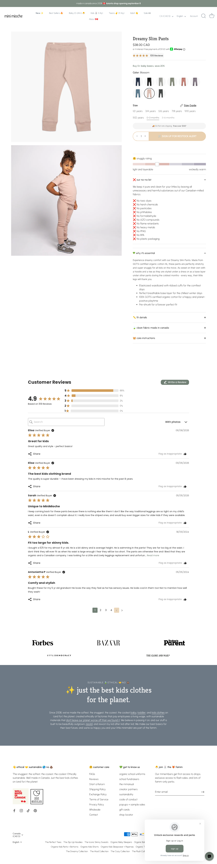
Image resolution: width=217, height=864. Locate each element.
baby (133, 712)
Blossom (149, 93)
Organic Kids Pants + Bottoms (64, 846)
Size (164, 105)
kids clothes (158, 712)
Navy (138, 82)
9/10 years (190, 111)
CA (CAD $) (164, 16)
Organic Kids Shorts (89, 846)
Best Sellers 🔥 (56, 13)
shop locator (126, 814)
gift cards (124, 809)
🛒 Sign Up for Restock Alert (177, 136)
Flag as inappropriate (170, 453)
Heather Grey (161, 82)
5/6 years (163, 111)
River (138, 93)
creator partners (128, 789)
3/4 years (150, 111)
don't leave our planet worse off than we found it (93, 720)
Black (149, 82)
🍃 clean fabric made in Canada (151, 327)
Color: (141, 72)
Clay (184, 82)
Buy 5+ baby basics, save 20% (149, 65)
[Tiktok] (28, 810)
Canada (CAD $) (16, 834)
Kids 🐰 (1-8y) (97, 13)
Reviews (93, 779)
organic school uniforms (132, 774)
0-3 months (153, 117)
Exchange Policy (98, 794)
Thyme (172, 82)
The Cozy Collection (120, 851)
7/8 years (177, 111)
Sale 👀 (147, 13)
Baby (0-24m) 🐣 (77, 13)
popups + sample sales (132, 804)
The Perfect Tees (53, 842)
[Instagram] (21, 810)
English (180, 16)
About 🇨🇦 (93, 19)
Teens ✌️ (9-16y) (116, 13)
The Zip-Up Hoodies (72, 842)
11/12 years (138, 117)
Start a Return (97, 784)
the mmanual (126, 784)
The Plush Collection (141, 851)
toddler (141, 712)
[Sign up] (202, 792)
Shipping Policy (97, 789)
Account (194, 16)
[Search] (203, 16)
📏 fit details (140, 317)
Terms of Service (98, 799)
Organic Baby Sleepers (121, 842)
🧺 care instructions (144, 338)
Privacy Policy (96, 804)
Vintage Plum (195, 82)
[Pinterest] (35, 810)
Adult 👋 (134, 13)
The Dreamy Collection (77, 851)
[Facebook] (14, 810)
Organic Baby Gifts (143, 842)
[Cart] (211, 16)
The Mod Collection (99, 851)
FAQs (92, 774)
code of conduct (128, 799)
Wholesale (94, 809)
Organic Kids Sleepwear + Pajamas (117, 846)
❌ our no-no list (142, 179)
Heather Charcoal (161, 93)
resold (89, 724)
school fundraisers (129, 779)
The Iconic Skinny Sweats (96, 842)
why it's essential (145, 253)
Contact (93, 814)
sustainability (126, 794)
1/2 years (137, 111)
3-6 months (168, 117)
